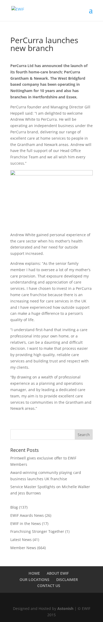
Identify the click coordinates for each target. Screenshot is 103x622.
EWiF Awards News (27, 515)
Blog (14, 507)
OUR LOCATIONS (34, 579)
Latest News (21, 539)
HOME (34, 573)
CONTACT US (48, 585)
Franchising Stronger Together (37, 531)
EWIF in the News (25, 523)
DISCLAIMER (67, 579)
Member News (23, 547)
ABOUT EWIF (58, 573)
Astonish (65, 608)
